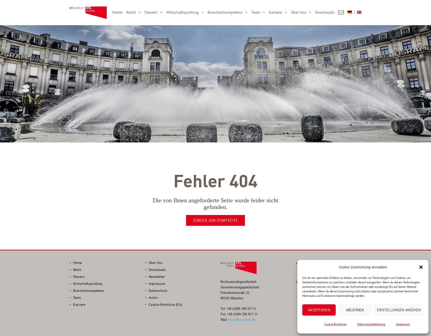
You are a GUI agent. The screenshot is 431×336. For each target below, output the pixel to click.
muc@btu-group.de (241, 320)
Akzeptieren (319, 310)
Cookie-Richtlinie (335, 324)
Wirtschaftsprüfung (182, 12)
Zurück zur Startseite (215, 220)
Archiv (153, 297)
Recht (131, 12)
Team (255, 12)
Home (117, 12)
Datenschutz (158, 290)
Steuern (151, 12)
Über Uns (298, 12)
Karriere (275, 12)
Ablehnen (355, 310)
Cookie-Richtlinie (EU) (165, 304)
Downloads (324, 12)
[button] (421, 267)
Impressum (403, 324)
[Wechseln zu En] (359, 12)
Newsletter (157, 276)
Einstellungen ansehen (399, 310)
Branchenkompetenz (225, 12)
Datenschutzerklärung (371, 324)
